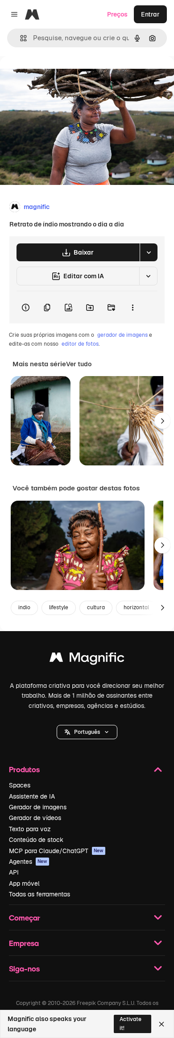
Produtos (24, 769)
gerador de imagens (122, 335)
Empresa (24, 943)
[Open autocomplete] (20, 38)
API (14, 872)
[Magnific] (87, 659)
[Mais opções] (132, 307)
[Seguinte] (162, 420)
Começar (24, 917)
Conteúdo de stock (36, 840)
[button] (87, 732)
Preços (117, 14)
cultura (96, 607)
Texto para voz (30, 829)
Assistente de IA (32, 796)
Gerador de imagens (37, 807)
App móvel (24, 883)
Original (57, 76)
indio (24, 607)
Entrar (150, 14)
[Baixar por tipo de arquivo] (148, 252)
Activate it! (130, 1023)
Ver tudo (78, 364)
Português (87, 732)
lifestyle (58, 607)
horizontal (136, 607)
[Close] (161, 1024)
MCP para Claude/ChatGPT (56, 851)
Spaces (19, 785)
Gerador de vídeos (35, 818)
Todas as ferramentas (39, 894)
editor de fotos (80, 343)
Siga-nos (24, 968)
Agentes (28, 862)
